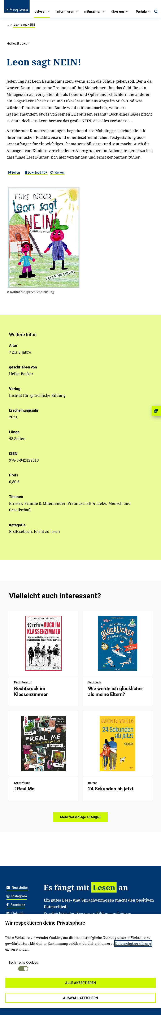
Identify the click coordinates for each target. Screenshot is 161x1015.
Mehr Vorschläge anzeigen (80, 817)
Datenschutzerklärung (133, 943)
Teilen (16, 172)
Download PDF (37, 172)
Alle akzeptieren (80, 983)
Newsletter (19, 888)
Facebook (17, 905)
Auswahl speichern (80, 998)
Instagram (18, 896)
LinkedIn (17, 914)
